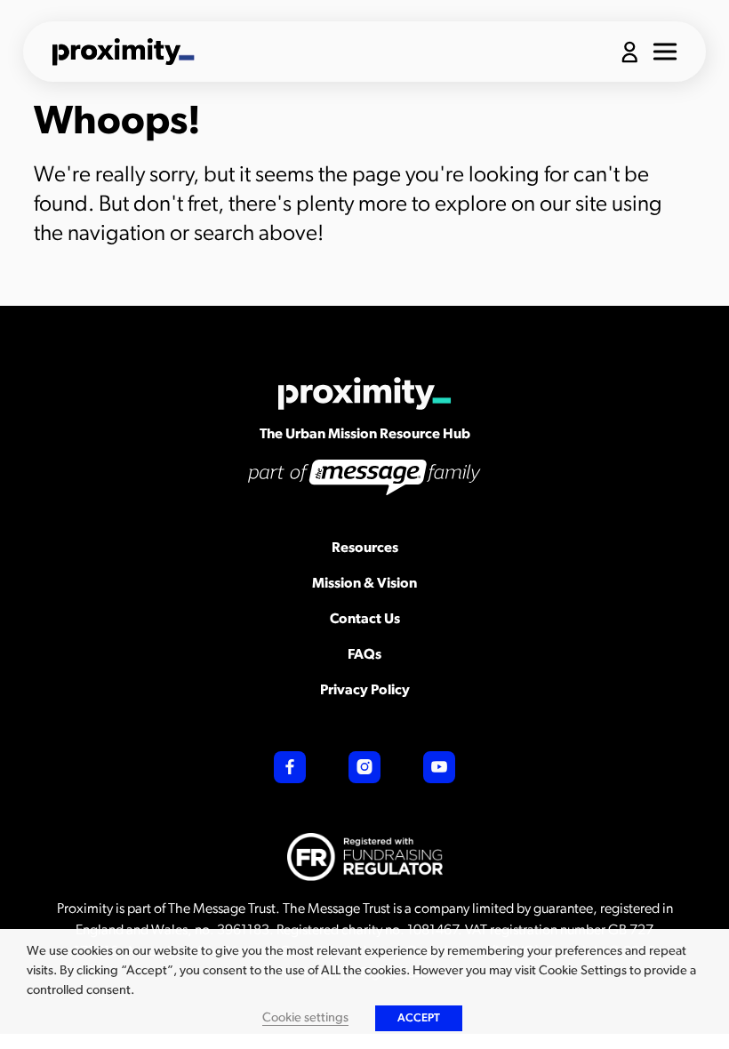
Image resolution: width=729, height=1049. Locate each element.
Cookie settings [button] (305, 1018)
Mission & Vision (364, 584)
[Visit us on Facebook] (290, 767)
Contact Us (365, 620)
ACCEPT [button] (418, 1018)
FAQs (364, 655)
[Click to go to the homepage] (123, 52)
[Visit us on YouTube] (439, 767)
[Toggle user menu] (629, 52)
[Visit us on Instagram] (364, 767)
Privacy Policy (365, 691)
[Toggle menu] (665, 51)
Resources (365, 548)
